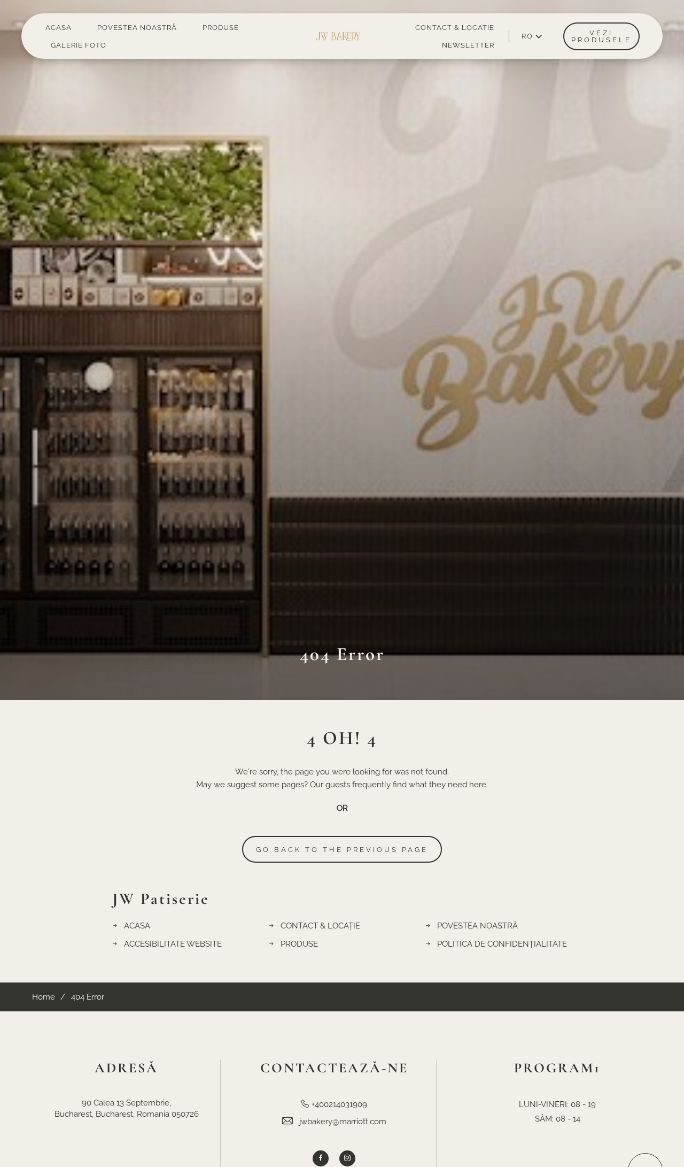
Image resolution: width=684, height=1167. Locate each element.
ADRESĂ (126, 1067)
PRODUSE (221, 28)
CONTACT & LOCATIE (454, 28)
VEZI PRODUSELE (601, 36)
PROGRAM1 (557, 1067)
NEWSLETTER (468, 45)
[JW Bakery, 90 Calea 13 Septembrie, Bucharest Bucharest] (338, 36)
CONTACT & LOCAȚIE (320, 926)
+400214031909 (339, 1104)
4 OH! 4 (342, 738)
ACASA (58, 28)
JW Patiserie (160, 899)
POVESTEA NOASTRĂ (137, 28)
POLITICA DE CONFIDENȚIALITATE (502, 944)
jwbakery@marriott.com (342, 1121)
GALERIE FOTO (78, 45)
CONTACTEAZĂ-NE (334, 1067)
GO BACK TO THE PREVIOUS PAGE (342, 850)
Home (43, 997)
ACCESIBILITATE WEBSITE (173, 944)
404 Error (342, 654)
